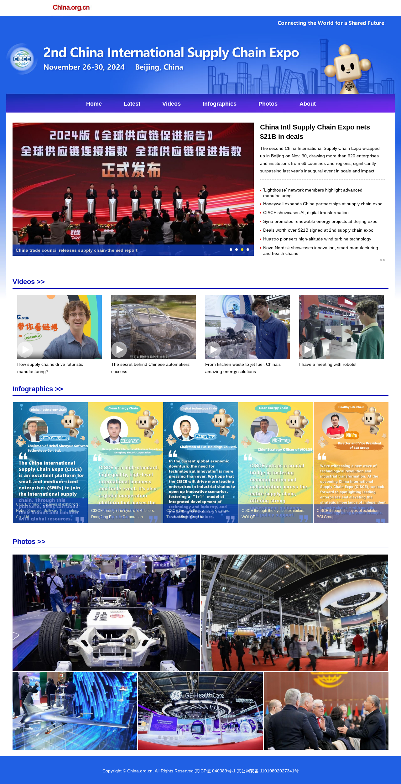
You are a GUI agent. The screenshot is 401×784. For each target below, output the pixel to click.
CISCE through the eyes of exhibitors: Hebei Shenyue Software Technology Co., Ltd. (48, 510)
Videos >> (29, 282)
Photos (268, 104)
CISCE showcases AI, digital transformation (306, 212)
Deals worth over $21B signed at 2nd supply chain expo (318, 230)
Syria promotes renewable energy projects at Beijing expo (320, 221)
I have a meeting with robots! (328, 364)
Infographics (220, 104)
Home (94, 104)
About (307, 104)
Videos (171, 104)
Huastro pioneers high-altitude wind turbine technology (317, 238)
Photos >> (29, 541)
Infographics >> (38, 389)
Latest (132, 104)
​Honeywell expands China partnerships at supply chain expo (323, 203)
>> (382, 260)
